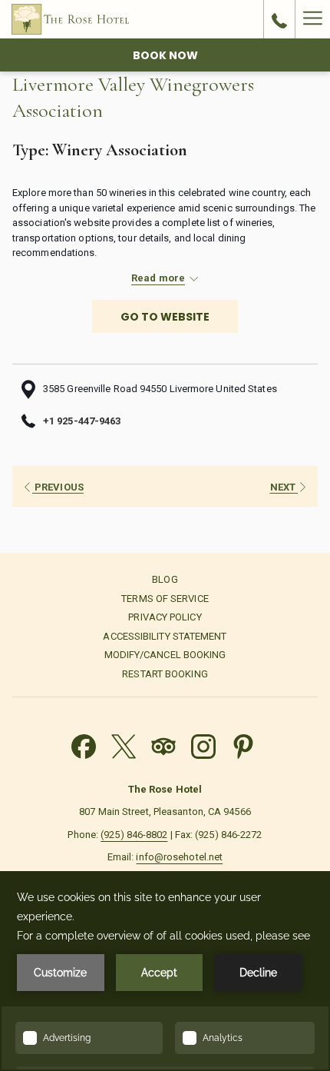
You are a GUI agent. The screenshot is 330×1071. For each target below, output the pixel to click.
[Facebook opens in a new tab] (83, 744)
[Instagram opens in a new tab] (203, 744)
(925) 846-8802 (134, 834)
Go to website (165, 316)
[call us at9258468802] (279, 19)
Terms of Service (165, 598)
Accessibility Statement (164, 636)
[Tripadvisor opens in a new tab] (163, 744)
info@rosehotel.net (179, 857)
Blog (164, 579)
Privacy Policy (164, 617)
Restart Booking (164, 674)
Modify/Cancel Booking (165, 654)
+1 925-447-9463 (81, 421)
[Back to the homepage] (70, 19)
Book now (165, 55)
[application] (165, 971)
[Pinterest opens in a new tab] (243, 744)
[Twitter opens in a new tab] (123, 744)
